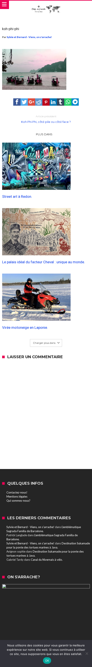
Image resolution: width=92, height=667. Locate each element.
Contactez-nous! (16, 492)
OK (47, 660)
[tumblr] (60, 102)
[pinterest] (46, 102)
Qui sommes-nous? (18, 500)
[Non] (87, 653)
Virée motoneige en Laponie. (25, 327)
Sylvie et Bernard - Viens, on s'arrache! (29, 37)
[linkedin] (53, 102)
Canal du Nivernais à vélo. (47, 559)
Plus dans (44, 134)
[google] (31, 102)
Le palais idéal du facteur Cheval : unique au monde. (43, 262)
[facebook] (17, 102)
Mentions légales (16, 496)
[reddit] (38, 102)
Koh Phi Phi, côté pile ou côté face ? (46, 119)
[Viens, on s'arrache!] (46, 4)
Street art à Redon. (17, 196)
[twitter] (24, 102)
